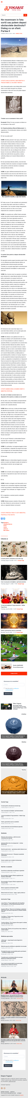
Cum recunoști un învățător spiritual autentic (13, 582)
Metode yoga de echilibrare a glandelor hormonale (13, 946)
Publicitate (14, 673)
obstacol (5, 528)
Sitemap (19, 1093)
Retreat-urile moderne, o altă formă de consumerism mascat (10, 837)
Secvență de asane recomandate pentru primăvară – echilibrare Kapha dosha (13, 952)
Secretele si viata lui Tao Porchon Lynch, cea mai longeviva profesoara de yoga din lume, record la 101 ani (13, 1040)
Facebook (2, 1088)
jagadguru (6, 522)
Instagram (4, 1088)
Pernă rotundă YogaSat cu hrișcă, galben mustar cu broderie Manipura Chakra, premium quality (14, 792)
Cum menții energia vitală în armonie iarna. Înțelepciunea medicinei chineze (11, 964)
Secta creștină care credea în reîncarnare (11, 860)
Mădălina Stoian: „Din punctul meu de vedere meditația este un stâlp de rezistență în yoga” (12, 996)
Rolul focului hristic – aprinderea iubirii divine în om (14, 849)
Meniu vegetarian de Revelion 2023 (9, 887)
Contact (12, 1091)
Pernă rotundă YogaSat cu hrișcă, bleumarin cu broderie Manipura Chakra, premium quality (13, 736)
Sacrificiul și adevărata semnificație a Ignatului (12, 870)
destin (5, 525)
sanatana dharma (7, 524)
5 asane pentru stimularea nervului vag (12, 558)
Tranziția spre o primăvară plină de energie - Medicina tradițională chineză (12, 958)
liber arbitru (6, 530)
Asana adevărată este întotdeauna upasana (11, 826)
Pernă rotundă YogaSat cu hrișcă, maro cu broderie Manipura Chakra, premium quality (12, 764)
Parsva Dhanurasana (18, 667)
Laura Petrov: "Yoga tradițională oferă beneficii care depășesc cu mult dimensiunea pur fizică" (12, 903)
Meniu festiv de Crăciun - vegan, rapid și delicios (13, 892)
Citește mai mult (12, 1081)
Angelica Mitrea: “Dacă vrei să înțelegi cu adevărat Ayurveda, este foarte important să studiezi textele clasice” (13, 910)
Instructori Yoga (20, 998)
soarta (5, 527)
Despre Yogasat (5, 1091)
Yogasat (14, 8)
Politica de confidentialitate (8, 1093)
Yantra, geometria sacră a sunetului (11, 630)
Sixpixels (21, 1095)
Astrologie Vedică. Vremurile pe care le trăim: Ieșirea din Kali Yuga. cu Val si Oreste (19, 707)
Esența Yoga (19, 33)
